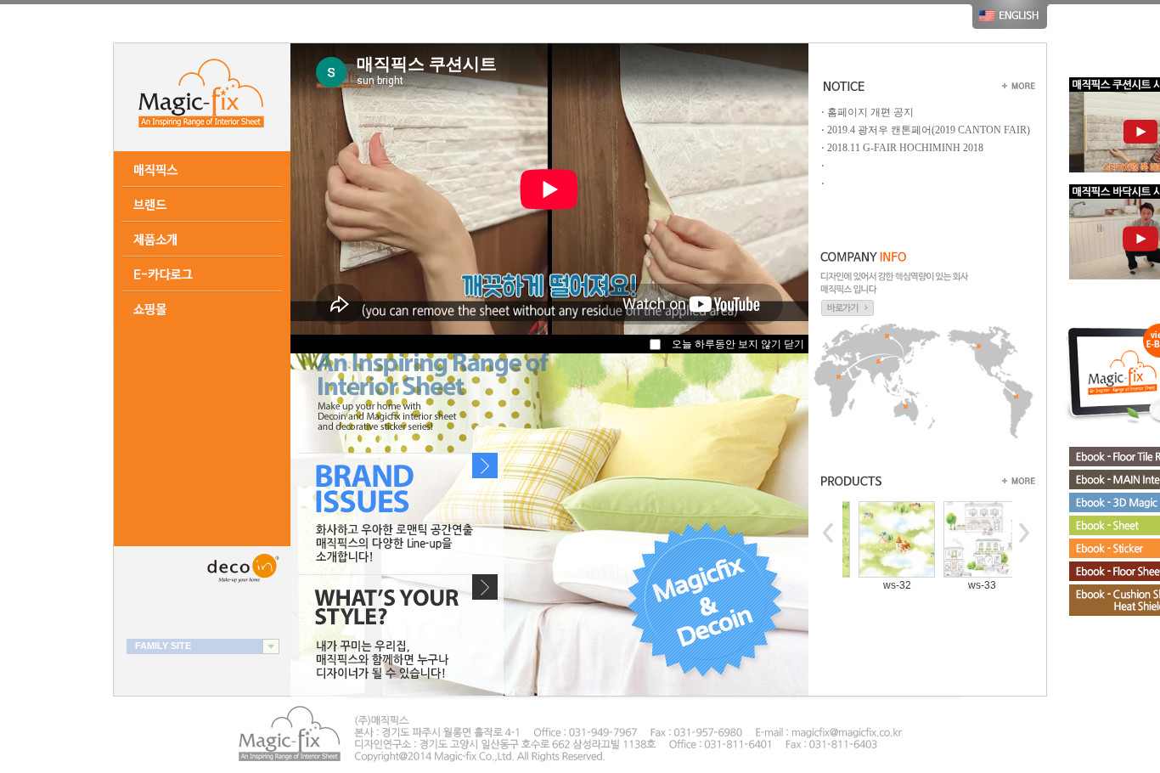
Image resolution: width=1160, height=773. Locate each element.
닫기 (794, 344)
